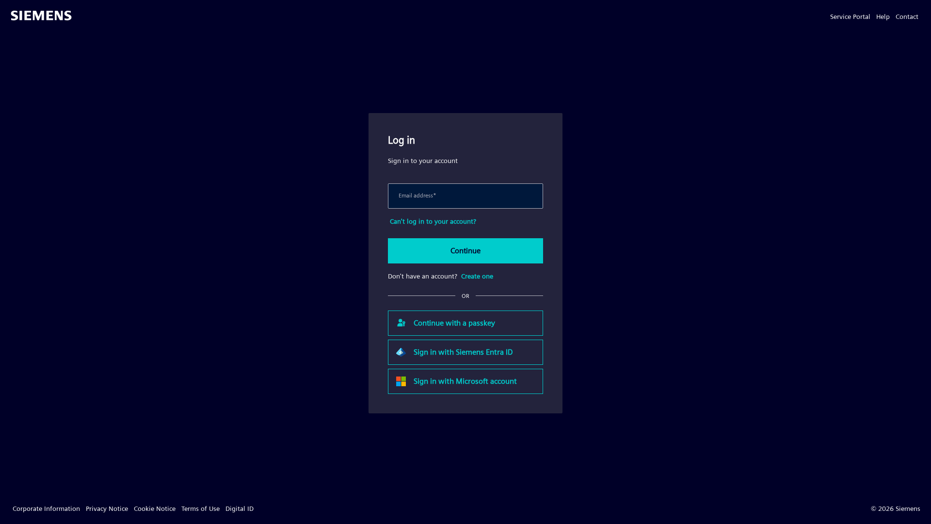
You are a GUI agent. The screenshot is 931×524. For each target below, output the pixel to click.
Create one (477, 276)
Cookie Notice (155, 508)
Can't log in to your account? (433, 221)
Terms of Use (200, 508)
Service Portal (850, 16)
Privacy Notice (107, 508)
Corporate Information (46, 508)
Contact (907, 16)
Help (883, 16)
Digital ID (239, 508)
